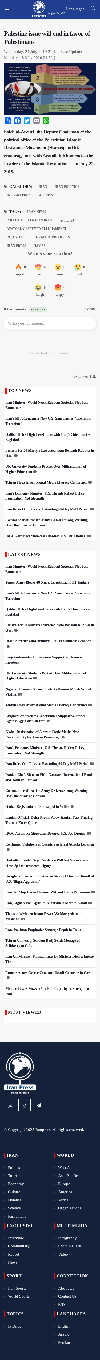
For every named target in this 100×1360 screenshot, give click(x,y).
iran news (36, 212)
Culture (14, 1192)
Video (63, 1254)
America (65, 1192)
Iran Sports (17, 1288)
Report (13, 1254)
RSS (61, 1304)
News (12, 1262)
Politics (14, 1167)
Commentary (19, 1246)
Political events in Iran (29, 220)
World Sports (19, 1296)
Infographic (18, 195)
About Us (66, 1288)
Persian (64, 1342)
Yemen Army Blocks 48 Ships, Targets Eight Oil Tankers (47, 582)
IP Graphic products (51, 237)
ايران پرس (67, 220)
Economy (16, 1184)
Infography (67, 1238)
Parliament (17, 1216)
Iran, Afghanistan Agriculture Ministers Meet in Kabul (46, 903)
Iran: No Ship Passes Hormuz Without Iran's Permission (47, 892)
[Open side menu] (6, 9)
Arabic (63, 1334)
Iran (43, 187)
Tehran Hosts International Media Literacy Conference (46, 482)
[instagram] (24, 1105)
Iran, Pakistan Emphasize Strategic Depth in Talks (43, 930)
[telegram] (39, 1105)
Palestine (46, 195)
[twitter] (10, 1105)
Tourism (15, 1175)
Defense (15, 1200)
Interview (16, 1238)
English (64, 1326)
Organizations (69, 1208)
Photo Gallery (69, 1246)
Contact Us (67, 1296)
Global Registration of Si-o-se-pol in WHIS (37, 807)
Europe (64, 1184)
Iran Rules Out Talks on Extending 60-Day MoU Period (47, 509)
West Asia (66, 1167)
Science (14, 1208)
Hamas (40, 246)
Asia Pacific (68, 1175)
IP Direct (15, 1326)
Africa (63, 1200)
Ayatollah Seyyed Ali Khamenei (36, 229)
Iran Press (16, 246)
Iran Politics (67, 187)
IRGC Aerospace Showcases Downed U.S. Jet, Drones (45, 536)
